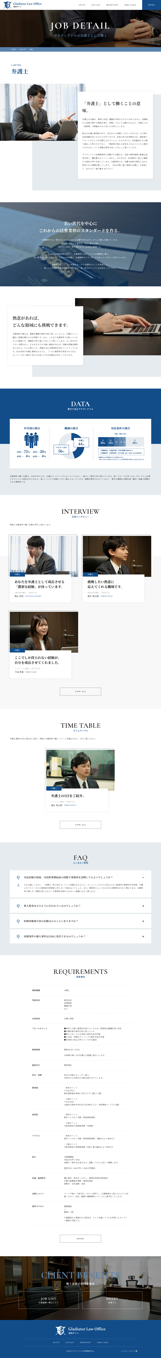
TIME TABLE (130, 5)
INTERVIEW (112, 5)
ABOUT (82, 5)
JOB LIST (96, 5)
